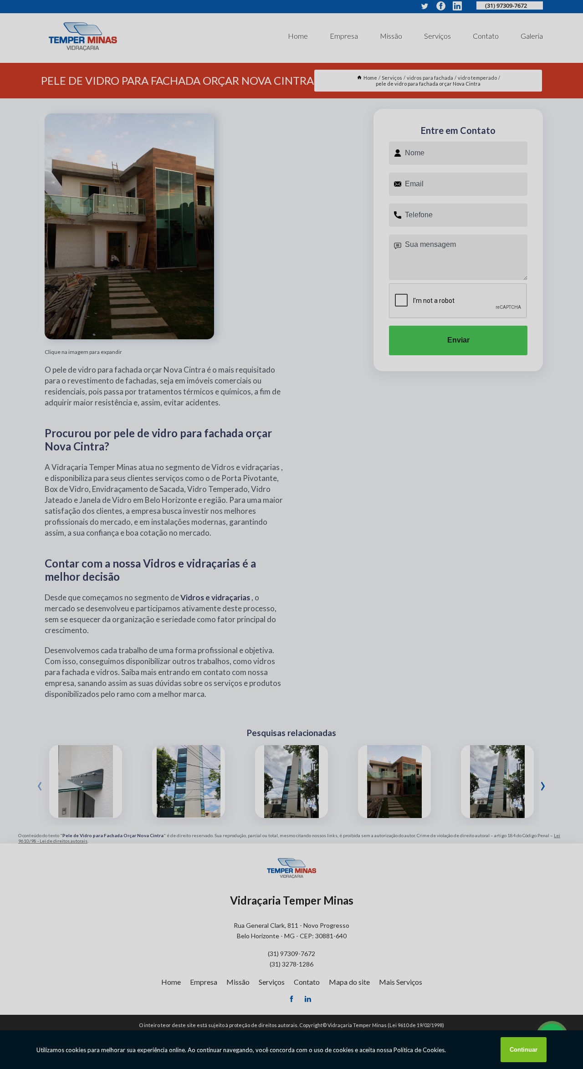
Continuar (523, 1049)
